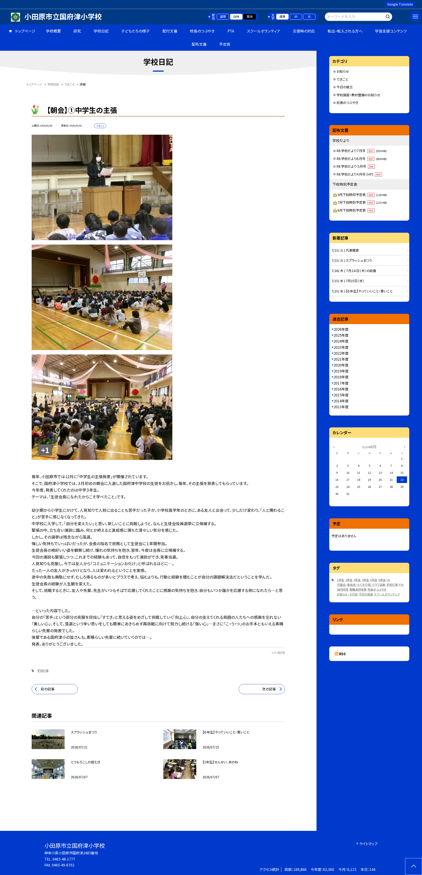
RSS (342, 653)
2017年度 (341, 383)
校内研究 (342, 589)
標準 (282, 16)
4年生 (365, 580)
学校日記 (101, 31)
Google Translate (400, 4)
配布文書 (199, 44)
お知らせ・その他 (347, 594)
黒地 (250, 16)
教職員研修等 (358, 589)
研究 (77, 31)
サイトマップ (368, 843)
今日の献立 (345, 87)
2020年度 (341, 365)
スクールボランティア (263, 31)
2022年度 (341, 353)
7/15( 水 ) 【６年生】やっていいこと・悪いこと (362, 291)
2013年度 (341, 406)
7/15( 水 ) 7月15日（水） (347, 280)
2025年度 (341, 335)
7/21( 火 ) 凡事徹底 (345, 250)
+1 (45, 450)
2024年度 (341, 341)
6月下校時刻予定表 (355, 210)
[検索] (388, 16)
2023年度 (341, 347)
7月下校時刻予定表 (362, 202)
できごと (342, 79)
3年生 (357, 580)
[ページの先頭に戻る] (413, 866)
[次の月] (404, 446)
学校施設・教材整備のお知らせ (358, 95)
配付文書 (169, 31)
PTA (230, 31)
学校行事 (43, 670)
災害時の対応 (304, 31)
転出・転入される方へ (345, 31)
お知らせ (343, 71)
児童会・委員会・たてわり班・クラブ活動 (361, 585)
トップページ (25, 31)
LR (388, 580)
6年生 (382, 580)
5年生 (373, 580)
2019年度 (341, 371)
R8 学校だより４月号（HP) (359, 174)
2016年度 (341, 389)
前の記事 (48, 689)
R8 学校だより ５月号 (355, 166)
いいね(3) (278, 652)
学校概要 (53, 31)
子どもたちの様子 (135, 31)
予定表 (224, 44)
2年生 (349, 580)
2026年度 (341, 329)
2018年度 (341, 376)
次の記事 (269, 689)
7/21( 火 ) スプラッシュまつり (351, 260)
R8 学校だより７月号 (362, 150)
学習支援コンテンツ (391, 31)
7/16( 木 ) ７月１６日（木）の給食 (353, 270)
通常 (223, 16)
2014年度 (341, 400)
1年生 (340, 580)
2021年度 (341, 359)
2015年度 (341, 395)
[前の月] (334, 446)
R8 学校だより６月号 (362, 158)
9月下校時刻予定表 (362, 194)
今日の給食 (366, 594)
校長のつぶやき (202, 31)
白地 (236, 16)
